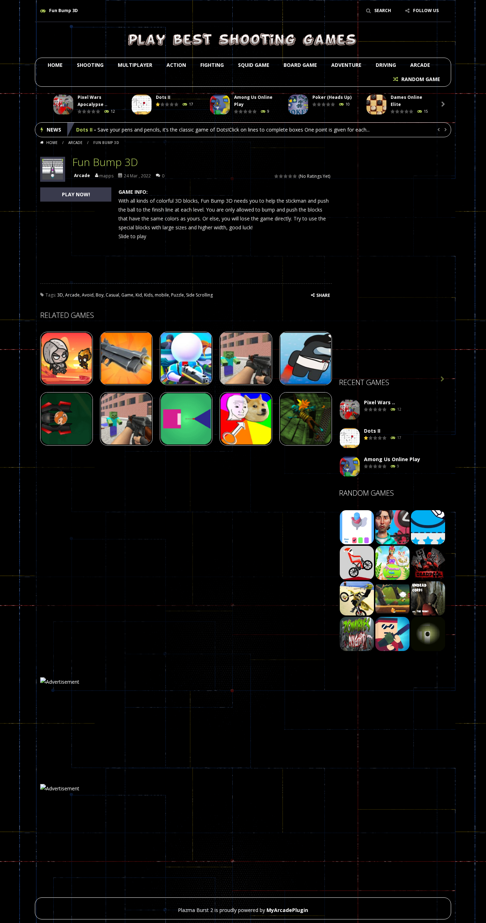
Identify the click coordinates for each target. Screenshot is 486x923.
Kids (148, 295)
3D (60, 295)
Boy (100, 295)
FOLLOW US (426, 10)
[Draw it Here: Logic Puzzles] (428, 526)
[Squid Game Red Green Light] (392, 526)
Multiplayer (135, 65)
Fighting (212, 65)
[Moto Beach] (357, 597)
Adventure (346, 65)
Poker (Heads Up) (332, 97)
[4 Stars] (290, 176)
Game (127, 295)
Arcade (420, 65)
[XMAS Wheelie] (357, 562)
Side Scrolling (199, 295)
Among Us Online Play (104, 129)
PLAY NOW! (76, 194)
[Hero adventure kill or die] (392, 597)
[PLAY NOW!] (63, 104)
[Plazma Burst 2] (243, 39)
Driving (386, 65)
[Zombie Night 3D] (357, 633)
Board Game (300, 65)
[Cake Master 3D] (357, 526)
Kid (139, 295)
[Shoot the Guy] (392, 633)
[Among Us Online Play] (350, 466)
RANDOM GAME (420, 79)
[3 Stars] (286, 176)
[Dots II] (350, 438)
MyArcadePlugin (287, 910)
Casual (112, 295)
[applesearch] (428, 633)
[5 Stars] (295, 176)
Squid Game (253, 65)
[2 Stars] (281, 176)
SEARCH (382, 10)
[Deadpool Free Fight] (428, 562)
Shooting (90, 65)
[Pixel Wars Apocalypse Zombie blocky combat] (350, 409)
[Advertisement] (392, 260)
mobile (162, 295)
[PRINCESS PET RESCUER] (392, 562)
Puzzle (177, 295)
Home (55, 65)
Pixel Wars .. (379, 402)
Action (176, 65)
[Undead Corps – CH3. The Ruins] (428, 597)
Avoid (88, 295)
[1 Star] (276, 176)
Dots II (163, 97)
